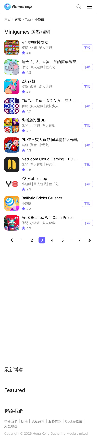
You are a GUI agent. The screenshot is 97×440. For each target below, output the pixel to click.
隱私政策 (38, 421)
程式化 (50, 67)
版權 (24, 421)
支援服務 (10, 426)
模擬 (25, 47)
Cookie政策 (73, 421)
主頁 (7, 19)
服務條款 (54, 421)
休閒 (33, 47)
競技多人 (52, 106)
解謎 (25, 106)
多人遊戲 (45, 87)
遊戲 (18, 19)
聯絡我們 (10, 421)
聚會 (33, 87)
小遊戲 (39, 19)
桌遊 (25, 87)
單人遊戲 (45, 47)
